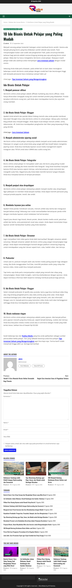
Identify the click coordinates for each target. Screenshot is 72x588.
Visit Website (24, 366)
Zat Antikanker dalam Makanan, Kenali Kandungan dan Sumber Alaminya (24, 499)
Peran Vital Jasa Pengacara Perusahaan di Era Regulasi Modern (21, 532)
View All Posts (38, 366)
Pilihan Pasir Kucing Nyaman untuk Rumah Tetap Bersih (19, 502)
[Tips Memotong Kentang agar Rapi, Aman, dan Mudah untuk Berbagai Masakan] (36, 469)
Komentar (7, 396)
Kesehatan (25, 554)
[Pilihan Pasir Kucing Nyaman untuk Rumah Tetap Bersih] (44, 552)
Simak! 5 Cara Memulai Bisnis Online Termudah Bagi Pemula (19, 378)
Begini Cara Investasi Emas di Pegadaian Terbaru (52, 377)
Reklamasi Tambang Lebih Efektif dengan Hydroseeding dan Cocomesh (13, 480)
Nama (6, 423)
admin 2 (7, 484)
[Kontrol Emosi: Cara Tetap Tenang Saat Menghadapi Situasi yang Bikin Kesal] (11, 552)
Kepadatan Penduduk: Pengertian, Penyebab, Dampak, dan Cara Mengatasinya (26, 513)
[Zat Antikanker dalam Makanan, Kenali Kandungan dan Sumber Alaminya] (27, 552)
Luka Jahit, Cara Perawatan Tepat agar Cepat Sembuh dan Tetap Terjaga (24, 536)
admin (7, 43)
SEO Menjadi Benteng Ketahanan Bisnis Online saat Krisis (57, 480)
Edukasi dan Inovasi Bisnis (11, 29)
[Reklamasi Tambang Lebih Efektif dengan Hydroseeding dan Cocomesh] (14, 469)
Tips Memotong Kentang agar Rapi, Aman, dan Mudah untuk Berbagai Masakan (35, 480)
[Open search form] (69, 16)
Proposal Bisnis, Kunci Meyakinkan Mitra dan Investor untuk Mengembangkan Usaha (27, 524)
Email (6, 430)
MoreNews (42, 586)
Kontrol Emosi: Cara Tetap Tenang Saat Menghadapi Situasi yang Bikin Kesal (25, 495)
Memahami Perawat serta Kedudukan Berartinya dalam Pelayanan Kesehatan (25, 521)
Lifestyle (7, 554)
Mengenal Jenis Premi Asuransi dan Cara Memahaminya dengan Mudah (23, 510)
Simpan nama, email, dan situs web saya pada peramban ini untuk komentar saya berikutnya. (32, 445)
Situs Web (7, 437)
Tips (21, 29)
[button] (4, 16)
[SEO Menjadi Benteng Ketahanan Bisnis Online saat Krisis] (58, 469)
